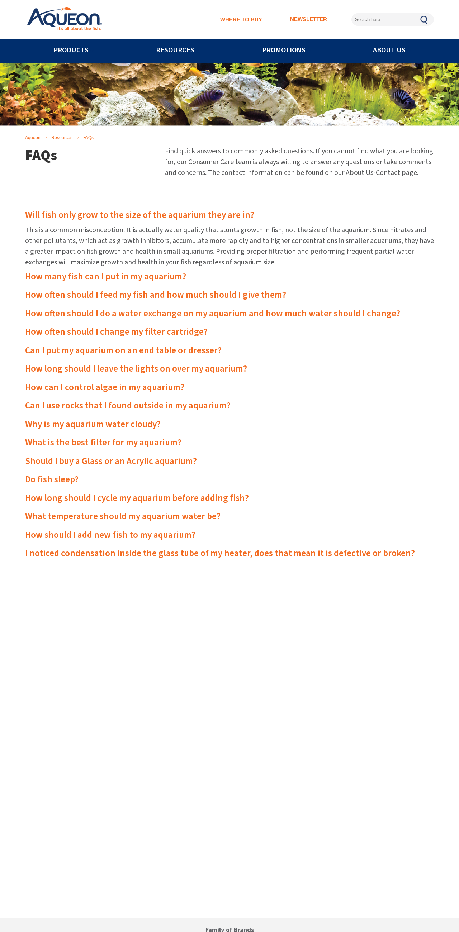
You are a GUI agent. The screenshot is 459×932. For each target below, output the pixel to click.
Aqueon (33, 137)
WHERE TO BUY (241, 19)
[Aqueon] (64, 19)
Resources (61, 137)
